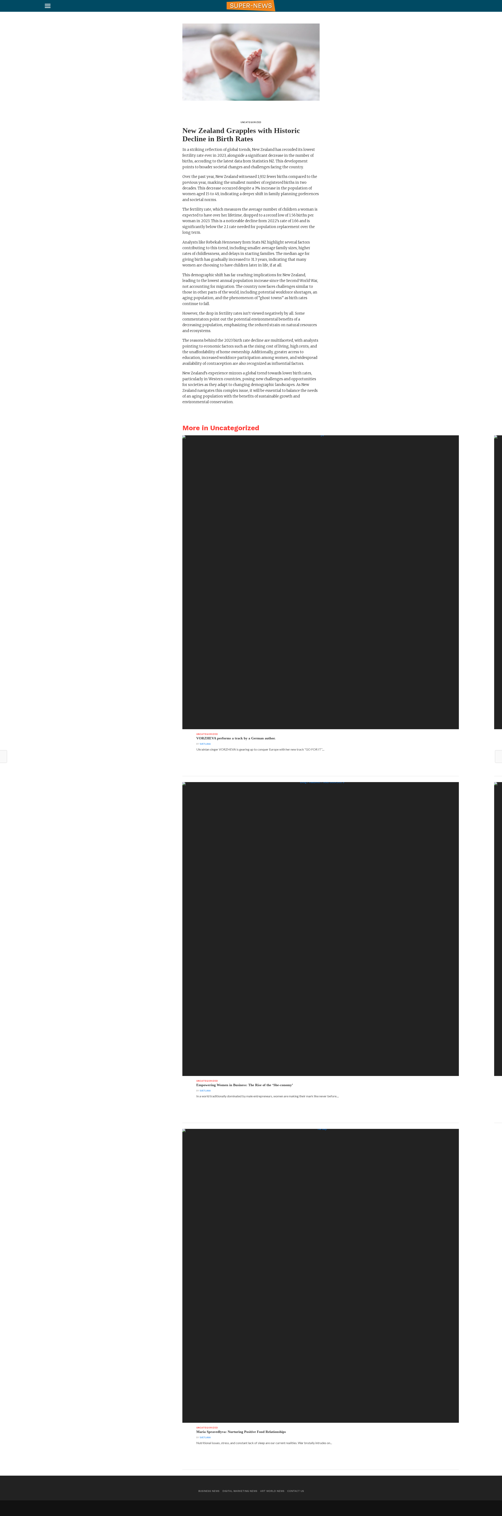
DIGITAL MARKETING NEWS (239, 1491)
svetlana (205, 744)
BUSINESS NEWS (208, 1491)
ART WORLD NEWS (272, 1491)
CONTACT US (295, 1491)
